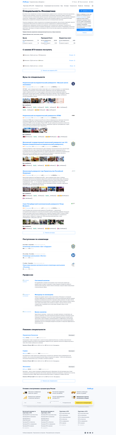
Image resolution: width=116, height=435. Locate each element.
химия (41, 66)
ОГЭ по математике (82, 415)
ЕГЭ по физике (63, 423)
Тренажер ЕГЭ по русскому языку (30, 414)
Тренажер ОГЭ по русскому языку (48, 414)
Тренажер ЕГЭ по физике (28, 426)
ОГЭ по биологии (82, 419)
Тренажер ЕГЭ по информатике (30, 424)
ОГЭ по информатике (82, 421)
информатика (43, 55)
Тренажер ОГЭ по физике (47, 426)
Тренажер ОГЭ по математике (47, 416)
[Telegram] (87, 433)
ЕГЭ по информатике (64, 421)
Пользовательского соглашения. (83, 406)
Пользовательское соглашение (53, 432)
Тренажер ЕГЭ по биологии (29, 422)
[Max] (92, 433)
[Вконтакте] (85, 433)
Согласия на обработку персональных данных (62, 406)
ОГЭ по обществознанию (83, 417)
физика (41, 60)
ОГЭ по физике (81, 423)
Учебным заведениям (27, 432)
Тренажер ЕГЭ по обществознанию (26, 419)
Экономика (26, 367)
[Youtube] (90, 433)
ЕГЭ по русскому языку (65, 413)
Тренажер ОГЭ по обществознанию (45, 419)
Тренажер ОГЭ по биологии (47, 422)
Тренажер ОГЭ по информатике (48, 424)
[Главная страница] (26, 2)
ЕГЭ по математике (64, 415)
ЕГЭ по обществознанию (65, 417)
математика (27, 55)
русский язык (35, 55)
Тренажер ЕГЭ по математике (29, 416)
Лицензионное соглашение (39, 432)
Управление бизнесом (30, 335)
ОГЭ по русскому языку (83, 413)
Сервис (25, 351)
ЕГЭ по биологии (63, 419)
